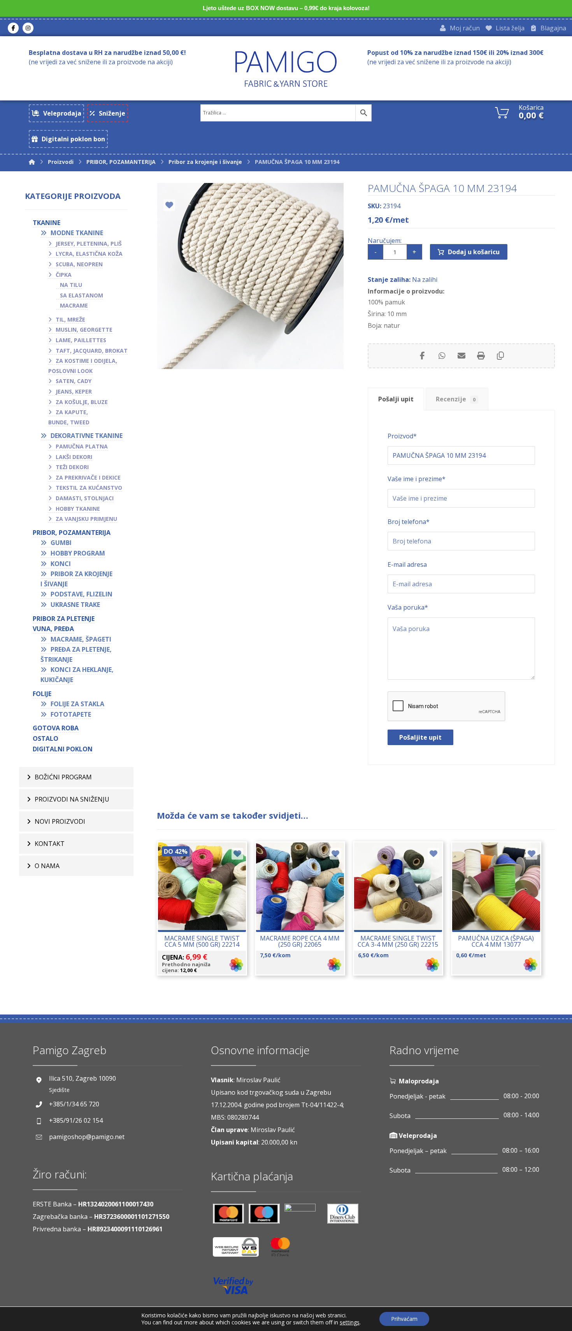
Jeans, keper (74, 391)
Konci (61, 563)
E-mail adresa (407, 564)
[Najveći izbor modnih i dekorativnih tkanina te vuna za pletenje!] (286, 69)
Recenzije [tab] (455, 399)
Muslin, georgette (84, 329)
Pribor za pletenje (64, 618)
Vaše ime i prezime (417, 479)
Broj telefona (409, 521)
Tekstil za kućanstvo (89, 487)
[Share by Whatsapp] (442, 356)
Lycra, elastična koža (89, 253)
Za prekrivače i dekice (88, 477)
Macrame (74, 305)
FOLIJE (42, 693)
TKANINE (46, 222)
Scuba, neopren (79, 264)
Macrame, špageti (81, 639)
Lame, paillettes (81, 340)
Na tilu (71, 284)
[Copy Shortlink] (500, 356)
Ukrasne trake (75, 604)
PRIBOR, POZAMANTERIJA (72, 532)
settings (350, 1322)
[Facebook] (13, 28)
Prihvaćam (404, 1318)
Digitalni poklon (63, 749)
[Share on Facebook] (422, 356)
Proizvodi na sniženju (72, 799)
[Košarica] (502, 111)
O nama (47, 866)
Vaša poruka (408, 607)
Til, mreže (70, 319)
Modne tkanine (77, 233)
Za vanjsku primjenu (86, 518)
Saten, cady (73, 381)
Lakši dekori (74, 457)
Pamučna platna (82, 446)
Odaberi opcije (206, 915)
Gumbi (61, 542)
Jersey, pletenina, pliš (89, 243)
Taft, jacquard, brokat (92, 350)
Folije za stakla (77, 704)
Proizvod (402, 436)
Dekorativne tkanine (87, 435)
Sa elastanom (81, 295)
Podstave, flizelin (81, 594)
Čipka (64, 274)
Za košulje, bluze (82, 402)
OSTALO (45, 738)
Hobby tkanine (78, 508)
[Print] (481, 356)
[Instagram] (28, 28)
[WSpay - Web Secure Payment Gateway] (239, 1249)
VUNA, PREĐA (53, 628)
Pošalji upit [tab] (396, 399)
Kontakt (50, 843)
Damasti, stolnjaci (85, 498)
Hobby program (78, 553)
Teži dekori (72, 467)
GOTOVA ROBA (56, 728)
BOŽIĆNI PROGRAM (63, 777)
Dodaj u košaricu (474, 252)
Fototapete (71, 714)
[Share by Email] (461, 356)
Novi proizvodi (60, 821)
